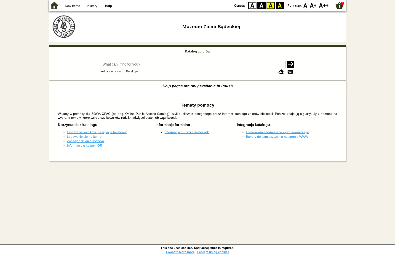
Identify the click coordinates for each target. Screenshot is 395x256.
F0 (305, 5)
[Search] (290, 64)
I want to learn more (180, 252)
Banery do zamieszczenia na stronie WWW (277, 136)
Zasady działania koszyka (85, 141)
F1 (313, 5)
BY (279, 5)
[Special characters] (290, 72)
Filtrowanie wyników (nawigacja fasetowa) (97, 132)
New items (72, 6)
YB (270, 5)
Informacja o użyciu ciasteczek (187, 132)
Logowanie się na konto (84, 136)
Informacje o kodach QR (84, 145)
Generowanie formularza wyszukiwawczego (277, 132)
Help (108, 6)
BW (261, 5)
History (92, 6)
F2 (324, 5)
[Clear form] (281, 72)
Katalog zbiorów (197, 51)
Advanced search (112, 71)
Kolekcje (132, 71)
